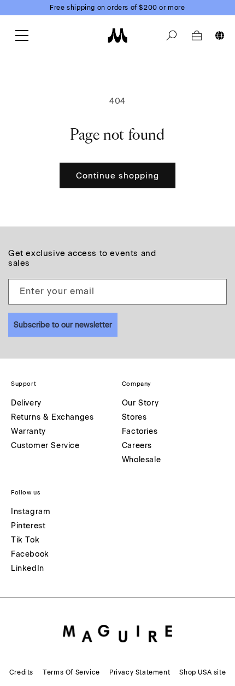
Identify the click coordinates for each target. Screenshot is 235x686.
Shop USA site (202, 672)
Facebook (30, 555)
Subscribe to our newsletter (63, 325)
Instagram (30, 512)
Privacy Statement (139, 672)
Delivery (26, 403)
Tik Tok (25, 540)
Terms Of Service (71, 672)
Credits (21, 672)
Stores (134, 418)
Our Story (140, 403)
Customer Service (45, 446)
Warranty (28, 432)
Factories (139, 432)
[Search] (172, 35)
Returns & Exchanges (52, 418)
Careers (137, 446)
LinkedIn (27, 569)
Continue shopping (117, 176)
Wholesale (141, 460)
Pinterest (28, 526)
